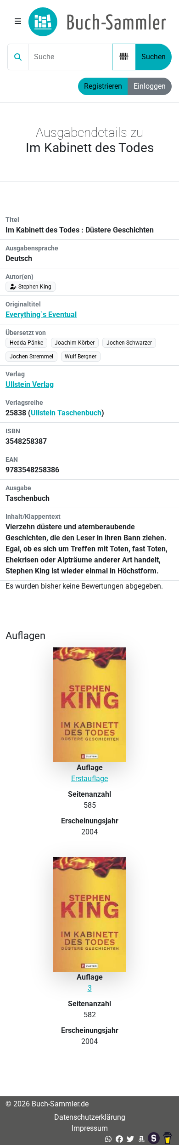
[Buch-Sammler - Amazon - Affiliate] (141, 1139)
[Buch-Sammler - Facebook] (119, 1139)
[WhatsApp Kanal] (108, 1139)
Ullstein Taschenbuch (66, 412)
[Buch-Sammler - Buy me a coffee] (167, 1139)
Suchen (153, 56)
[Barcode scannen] (124, 57)
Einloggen (150, 86)
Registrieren (103, 86)
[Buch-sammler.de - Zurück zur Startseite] (97, 21)
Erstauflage (89, 778)
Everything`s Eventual (41, 314)
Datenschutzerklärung (89, 1117)
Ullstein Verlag (30, 384)
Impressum (90, 1128)
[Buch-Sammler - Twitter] (130, 1139)
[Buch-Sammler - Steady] (155, 1139)
